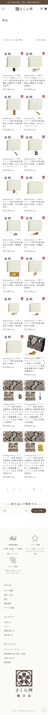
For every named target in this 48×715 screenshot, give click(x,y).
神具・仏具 (8, 595)
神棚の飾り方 (9, 630)
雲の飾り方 (8, 635)
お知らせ (7, 622)
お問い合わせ (9, 658)
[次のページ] (40, 489)
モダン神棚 (8, 590)
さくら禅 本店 (19, 710)
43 (34, 489)
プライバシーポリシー (13, 649)
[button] (3, 9)
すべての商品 (9, 607)
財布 (6, 599)
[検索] (26, 510)
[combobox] (15, 510)
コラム (6, 626)
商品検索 (7, 603)
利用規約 (7, 662)
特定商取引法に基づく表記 (14, 653)
